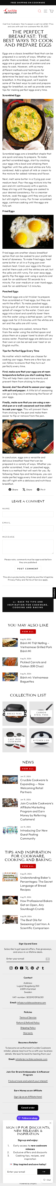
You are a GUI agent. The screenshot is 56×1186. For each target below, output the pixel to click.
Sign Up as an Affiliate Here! (28, 1096)
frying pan (39, 178)
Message (8, 537)
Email (6, 523)
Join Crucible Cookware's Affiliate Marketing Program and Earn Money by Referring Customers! (36, 811)
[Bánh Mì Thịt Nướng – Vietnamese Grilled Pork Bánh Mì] (10, 642)
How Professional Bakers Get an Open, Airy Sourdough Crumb (36, 905)
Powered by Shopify (28, 1183)
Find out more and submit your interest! (28, 1081)
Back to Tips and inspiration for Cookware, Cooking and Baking (28, 604)
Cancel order (28, 1107)
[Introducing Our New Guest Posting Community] (10, 830)
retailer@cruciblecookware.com (31, 1059)
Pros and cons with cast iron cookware (30, 25)
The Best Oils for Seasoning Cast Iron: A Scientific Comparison (35, 924)
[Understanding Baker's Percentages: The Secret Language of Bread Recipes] (10, 877)
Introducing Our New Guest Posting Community (34, 834)
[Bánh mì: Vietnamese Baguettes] (10, 676)
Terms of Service (34, 580)
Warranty (28, 1033)
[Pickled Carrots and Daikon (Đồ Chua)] (10, 661)
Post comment (28, 569)
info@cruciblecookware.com (31, 1002)
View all (28, 631)
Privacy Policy (14, 580)
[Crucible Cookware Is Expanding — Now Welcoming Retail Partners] (10, 779)
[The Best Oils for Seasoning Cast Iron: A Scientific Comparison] (10, 919)
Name (6, 508)
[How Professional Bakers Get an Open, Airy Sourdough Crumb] (10, 900)
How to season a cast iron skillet (34, 24)
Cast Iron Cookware (11, 24)
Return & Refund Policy (27, 1022)
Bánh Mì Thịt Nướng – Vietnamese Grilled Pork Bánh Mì (36, 647)
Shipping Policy (28, 1027)
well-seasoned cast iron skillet (34, 405)
